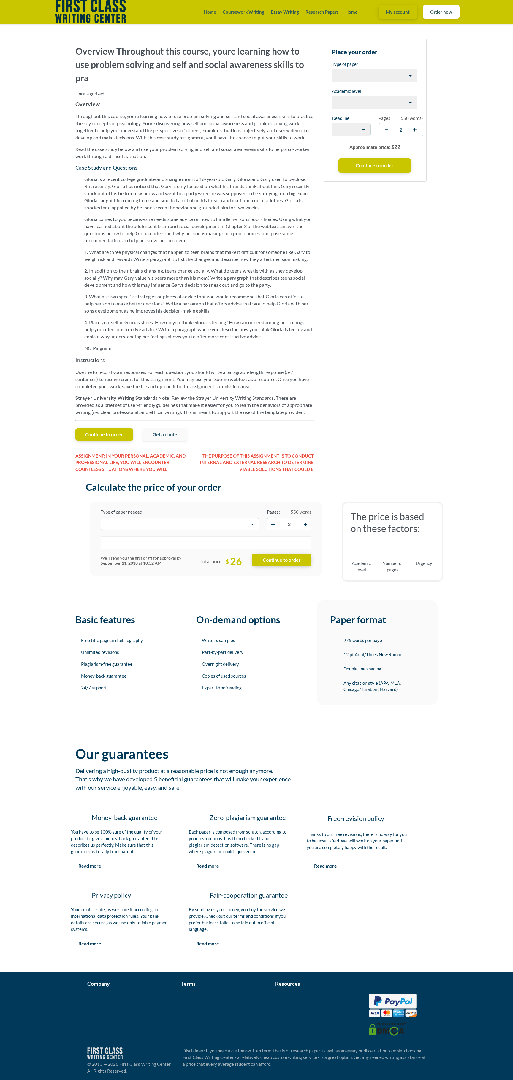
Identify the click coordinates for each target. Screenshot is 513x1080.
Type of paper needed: (122, 511)
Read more (89, 866)
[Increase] (305, 524)
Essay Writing (285, 12)
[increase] (414, 129)
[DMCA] (387, 1028)
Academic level (346, 91)
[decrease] (386, 129)
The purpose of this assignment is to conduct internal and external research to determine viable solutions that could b (257, 462)
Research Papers (322, 12)
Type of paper (345, 64)
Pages (384, 118)
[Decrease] (272, 524)
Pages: (273, 511)
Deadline (340, 118)
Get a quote (165, 434)
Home (210, 12)
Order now (441, 12)
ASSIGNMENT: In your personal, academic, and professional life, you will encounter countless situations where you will (130, 462)
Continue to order (104, 434)
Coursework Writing (243, 12)
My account (398, 12)
